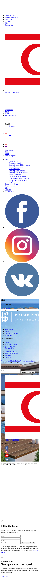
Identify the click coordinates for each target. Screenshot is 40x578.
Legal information (15, 174)
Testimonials (9, 191)
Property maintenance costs (18, 172)
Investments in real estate (17, 176)
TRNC (7, 159)
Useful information (11, 17)
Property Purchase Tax (17, 171)
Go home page (6, 308)
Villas (7, 112)
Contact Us (9, 25)
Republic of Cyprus (11, 184)
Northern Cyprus (11, 15)
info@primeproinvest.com (26, 361)
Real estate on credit (16, 167)
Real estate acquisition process (19, 165)
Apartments (9, 110)
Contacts (8, 190)
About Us (8, 19)
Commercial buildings (12, 333)
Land (7, 113)
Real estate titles (14, 169)
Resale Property (10, 115)
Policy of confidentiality (9, 361)
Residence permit (15, 163)
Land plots (8, 335)
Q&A (11, 182)
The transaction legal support (19, 178)
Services (8, 21)
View (6, 576)
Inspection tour (14, 161)
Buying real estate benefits (18, 180)
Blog (6, 23)
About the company (11, 353)
